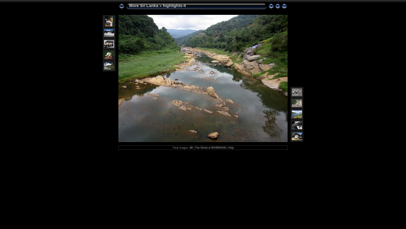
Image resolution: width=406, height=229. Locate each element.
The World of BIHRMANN (210, 147)
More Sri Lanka (143, 5)
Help (231, 147)
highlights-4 (174, 5)
